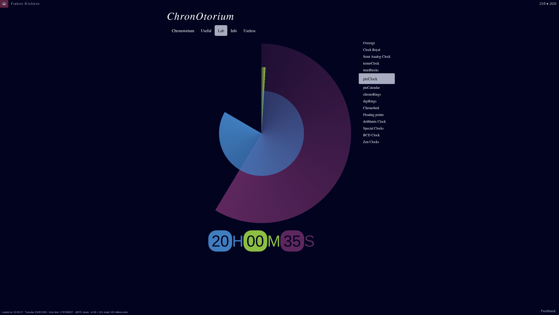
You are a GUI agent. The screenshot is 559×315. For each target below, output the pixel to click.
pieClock (370, 78)
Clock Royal (371, 49)
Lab (221, 30)
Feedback (548, 311)
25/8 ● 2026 (547, 3)
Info (234, 30)
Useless (249, 30)
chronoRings (372, 94)
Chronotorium (183, 30)
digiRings (369, 101)
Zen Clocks (371, 141)
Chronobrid (371, 107)
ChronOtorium (200, 16)
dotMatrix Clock (374, 121)
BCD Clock (371, 135)
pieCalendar (371, 87)
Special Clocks (373, 128)
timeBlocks (371, 70)
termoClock (371, 63)
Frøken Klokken (25, 3)
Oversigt (369, 42)
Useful (206, 30)
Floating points (373, 114)
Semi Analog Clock (376, 56)
